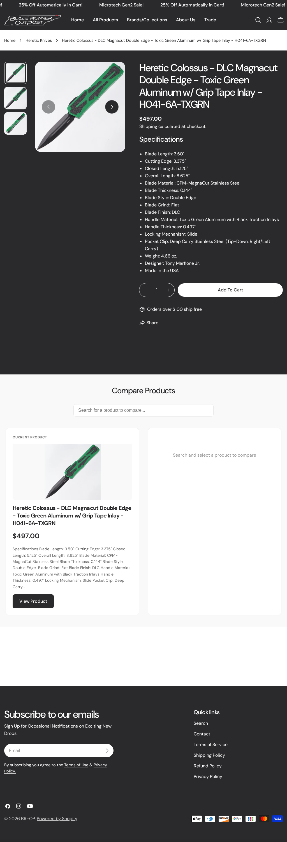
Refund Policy (208, 766)
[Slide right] (112, 107)
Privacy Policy (208, 776)
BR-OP (28, 819)
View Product (33, 601)
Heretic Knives (39, 40)
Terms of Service (211, 744)
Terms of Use (76, 764)
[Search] (258, 20)
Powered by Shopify (57, 819)
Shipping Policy (209, 755)
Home (9, 40)
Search (201, 723)
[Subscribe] (107, 750)
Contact (202, 734)
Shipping (148, 126)
